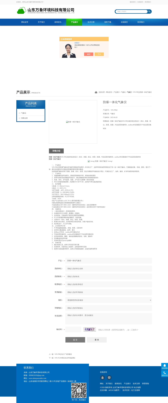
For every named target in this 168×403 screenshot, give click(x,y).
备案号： (117, 390)
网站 (101, 384)
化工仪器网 (135, 390)
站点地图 (137, 387)
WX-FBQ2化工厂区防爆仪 (63, 354)
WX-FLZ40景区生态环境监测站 (65, 358)
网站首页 (24, 22)
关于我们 (41, 22)
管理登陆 (145, 384)
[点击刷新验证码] (90, 329)
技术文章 (91, 22)
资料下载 (107, 22)
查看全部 (24, 118)
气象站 (123, 92)
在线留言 (140, 2)
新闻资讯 (57, 22)
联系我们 (148, 2)
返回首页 (133, 2)
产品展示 (74, 22)
